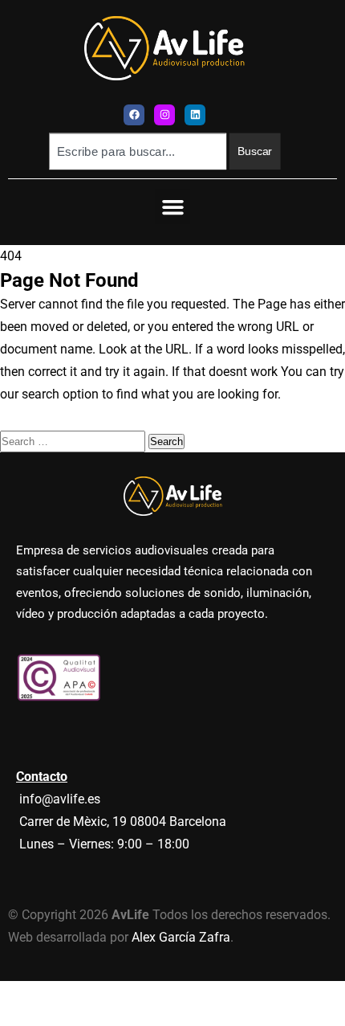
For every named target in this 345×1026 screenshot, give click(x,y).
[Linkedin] (195, 114)
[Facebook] (134, 114)
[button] (172, 206)
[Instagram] (164, 114)
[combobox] (137, 151)
